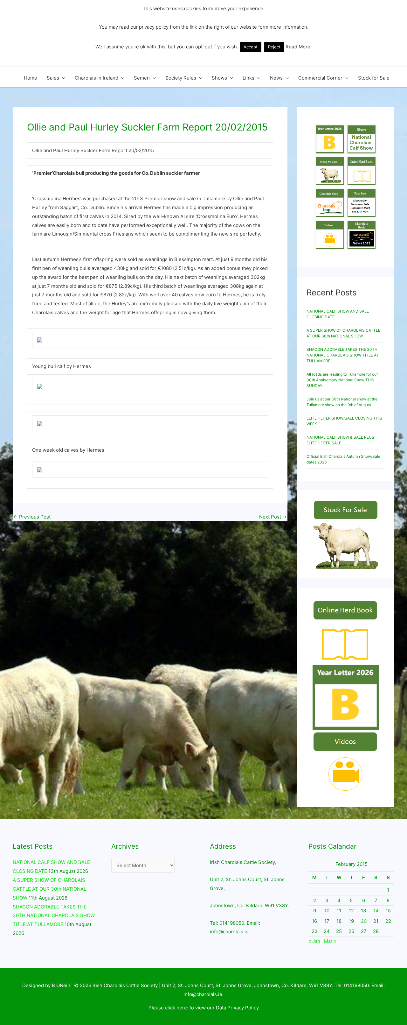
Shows (219, 78)
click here (176, 1008)
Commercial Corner (320, 78)
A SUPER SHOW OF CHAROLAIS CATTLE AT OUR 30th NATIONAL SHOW (49, 889)
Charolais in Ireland (96, 78)
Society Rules (180, 78)
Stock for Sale (374, 78)
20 (364, 921)
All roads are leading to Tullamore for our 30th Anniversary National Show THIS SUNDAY (342, 380)
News (276, 78)
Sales (53, 78)
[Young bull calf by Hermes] (39, 340)
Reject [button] (274, 46)
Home (30, 78)
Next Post (273, 516)
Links (248, 78)
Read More (298, 47)
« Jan (314, 941)
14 (376, 911)
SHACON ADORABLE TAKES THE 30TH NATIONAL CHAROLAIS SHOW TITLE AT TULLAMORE (343, 355)
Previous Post (32, 516)
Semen (142, 78)
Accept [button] (251, 46)
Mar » (330, 941)
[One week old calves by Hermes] (39, 423)
